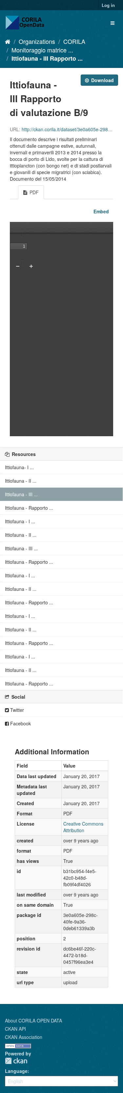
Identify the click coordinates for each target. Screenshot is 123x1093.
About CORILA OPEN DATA (33, 1020)
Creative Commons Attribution (83, 827)
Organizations (37, 41)
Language (16, 1071)
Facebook (20, 723)
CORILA (74, 41)
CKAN (16, 1060)
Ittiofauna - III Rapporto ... (47, 58)
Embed (100, 211)
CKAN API (15, 1028)
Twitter (16, 710)
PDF (33, 192)
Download (102, 80)
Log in (108, 5)
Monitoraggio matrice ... (42, 50)
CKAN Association (23, 1037)
